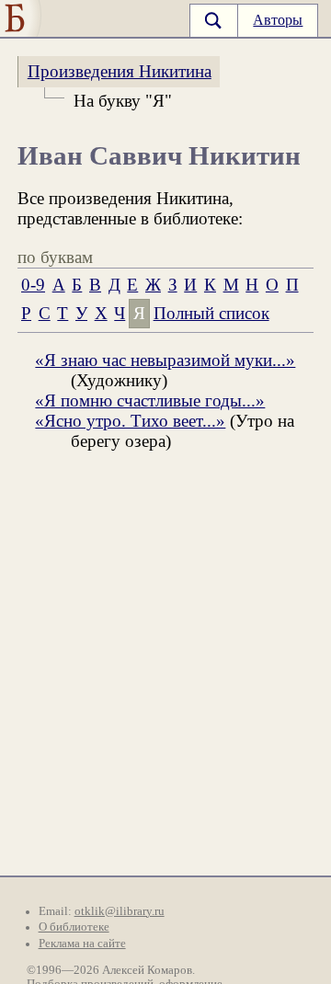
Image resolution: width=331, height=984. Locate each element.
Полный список (211, 313)
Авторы (277, 20)
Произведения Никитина (119, 71)
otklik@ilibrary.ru (119, 911)
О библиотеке (74, 927)
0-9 (33, 284)
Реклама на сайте (82, 943)
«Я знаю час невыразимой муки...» (165, 360)
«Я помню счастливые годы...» (150, 400)
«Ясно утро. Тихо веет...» (130, 420)
